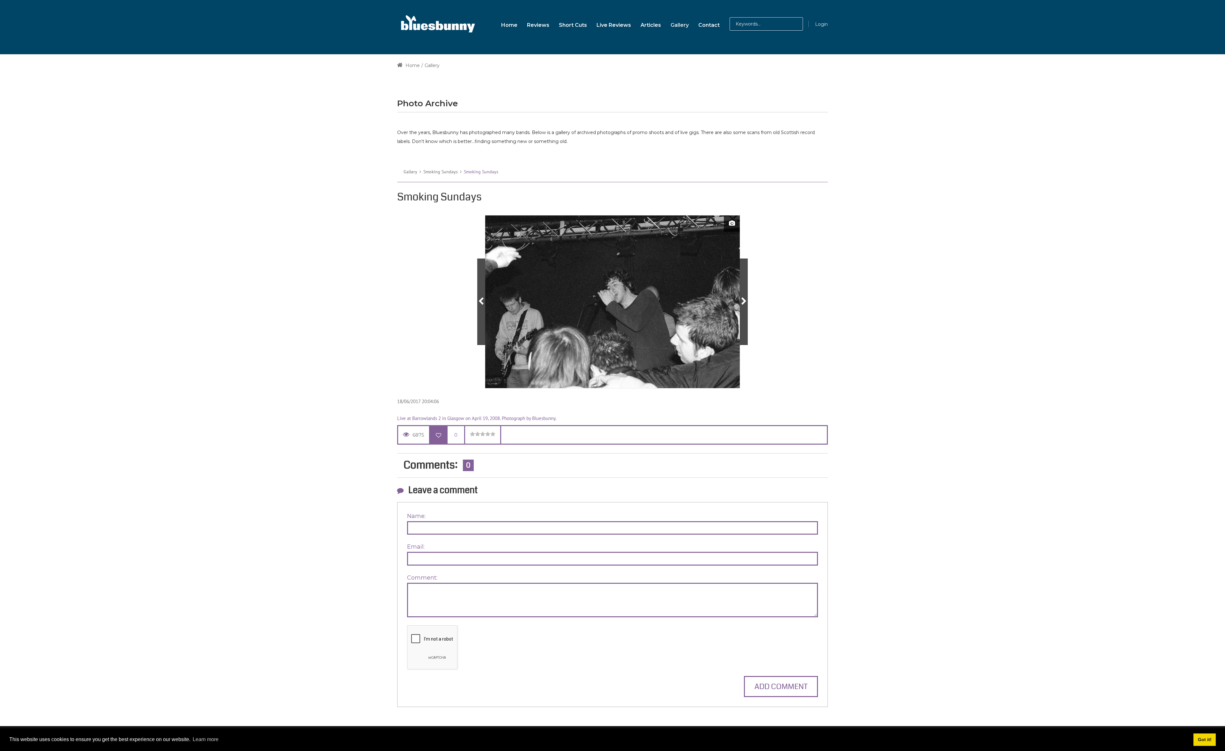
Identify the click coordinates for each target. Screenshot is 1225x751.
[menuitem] (509, 24)
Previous (481, 302)
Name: (416, 516)
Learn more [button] (206, 739)
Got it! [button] (1205, 739)
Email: (416, 547)
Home (412, 65)
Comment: (422, 578)
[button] (789, 24)
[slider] (482, 434)
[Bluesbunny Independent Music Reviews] (437, 24)
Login (821, 24)
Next (744, 302)
